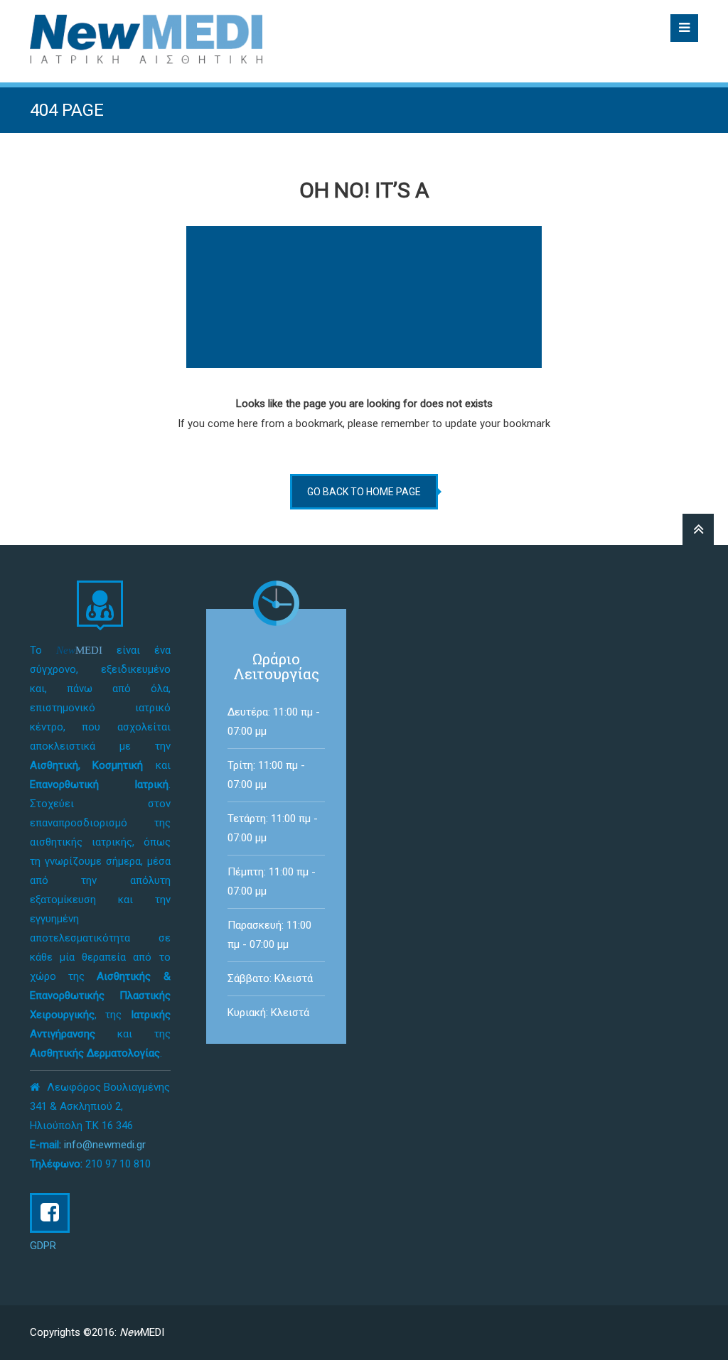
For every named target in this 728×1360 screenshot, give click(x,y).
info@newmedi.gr (105, 1144)
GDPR (43, 1245)
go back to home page (364, 491)
